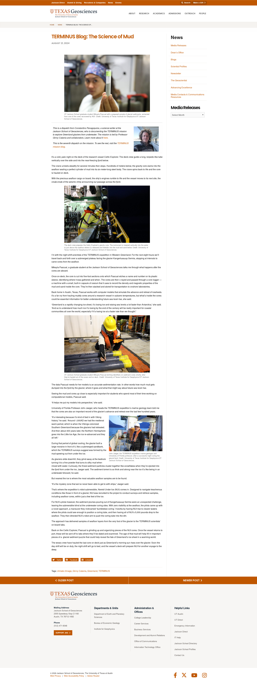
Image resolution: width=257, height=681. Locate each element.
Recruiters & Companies (95, 2)
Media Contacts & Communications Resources (187, 95)
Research (144, 13)
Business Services (142, 629)
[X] (184, 675)
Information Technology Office (147, 647)
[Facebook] (175, 675)
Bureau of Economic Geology (107, 623)
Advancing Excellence (181, 87)
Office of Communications (145, 641)
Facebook (73, 560)
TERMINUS (104, 570)
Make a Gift (198, 2)
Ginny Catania (79, 570)
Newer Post (191, 580)
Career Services (141, 623)
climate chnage (64, 570)
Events (118, 2)
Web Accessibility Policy (74, 675)
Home (52, 25)
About (132, 13)
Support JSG (62, 632)
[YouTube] (194, 675)
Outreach (190, 13)
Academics (159, 13)
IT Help (177, 637)
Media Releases (178, 45)
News (110, 2)
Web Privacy (55, 675)
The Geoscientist (179, 80)
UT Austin (178, 613)
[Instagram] (204, 675)
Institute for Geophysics (104, 628)
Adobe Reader (93, 675)
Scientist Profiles (179, 66)
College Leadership (142, 617)
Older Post (65, 580)
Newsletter (176, 73)
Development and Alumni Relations (149, 635)
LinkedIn (88, 560)
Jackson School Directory (185, 643)
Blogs (173, 59)
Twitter (59, 560)
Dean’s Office (177, 52)
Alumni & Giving (74, 2)
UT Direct (178, 619)
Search (187, 2)
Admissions (175, 13)
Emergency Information (184, 625)
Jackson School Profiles (185, 649)
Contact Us (179, 655)
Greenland (92, 570)
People (202, 13)
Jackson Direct (58, 2)
